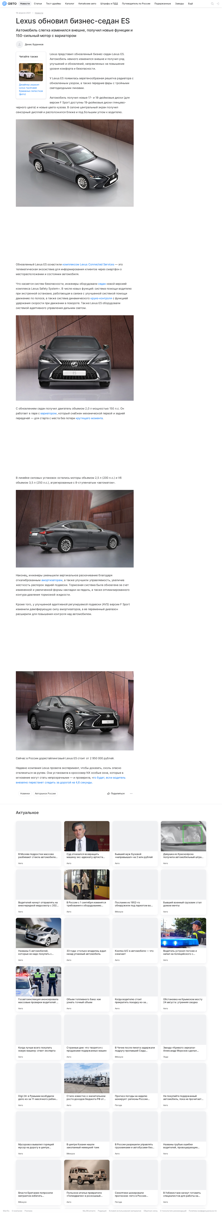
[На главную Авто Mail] (12, 3)
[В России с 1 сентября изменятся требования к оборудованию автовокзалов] (86, 892)
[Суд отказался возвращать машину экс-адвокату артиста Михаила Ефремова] (86, 843)
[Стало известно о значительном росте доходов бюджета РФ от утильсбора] (86, 1085)
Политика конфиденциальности (203, 1211)
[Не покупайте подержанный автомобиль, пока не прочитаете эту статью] (183, 1085)
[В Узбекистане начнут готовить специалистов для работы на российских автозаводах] (183, 1182)
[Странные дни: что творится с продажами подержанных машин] (86, 1037)
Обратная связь (151, 1211)
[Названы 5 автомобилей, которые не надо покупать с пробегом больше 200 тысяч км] (38, 940)
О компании (17, 1211)
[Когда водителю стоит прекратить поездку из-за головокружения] (135, 989)
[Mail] (4, 3)
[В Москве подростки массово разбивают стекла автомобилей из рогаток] (38, 843)
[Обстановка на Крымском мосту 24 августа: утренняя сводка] (183, 989)
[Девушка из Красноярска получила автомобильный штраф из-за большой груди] (183, 843)
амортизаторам (52, 580)
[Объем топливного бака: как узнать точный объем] (86, 989)
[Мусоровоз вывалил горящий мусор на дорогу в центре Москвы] (38, 1134)
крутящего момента (89, 418)
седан (102, 283)
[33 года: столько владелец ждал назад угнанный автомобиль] (86, 940)
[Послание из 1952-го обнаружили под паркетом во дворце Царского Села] (135, 892)
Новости (39, 13)
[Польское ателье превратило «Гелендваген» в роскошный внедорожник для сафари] (86, 1182)
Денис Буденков (34, 44)
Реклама (28, 1211)
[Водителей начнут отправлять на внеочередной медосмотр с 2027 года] (38, 892)
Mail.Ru (6, 1211)
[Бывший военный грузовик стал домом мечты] (183, 892)
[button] (75, 163)
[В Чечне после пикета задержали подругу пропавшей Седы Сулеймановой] (135, 1037)
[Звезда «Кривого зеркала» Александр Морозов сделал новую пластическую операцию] (183, 1037)
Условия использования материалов (125, 1211)
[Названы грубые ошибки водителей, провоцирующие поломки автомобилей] (183, 1134)
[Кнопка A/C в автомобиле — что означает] (135, 940)
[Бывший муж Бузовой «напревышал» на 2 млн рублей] (135, 843)
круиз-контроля (101, 298)
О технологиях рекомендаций (173, 1211)
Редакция (102, 1211)
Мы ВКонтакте (89, 1211)
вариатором (48, 413)
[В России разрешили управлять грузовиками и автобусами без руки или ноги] (135, 1134)
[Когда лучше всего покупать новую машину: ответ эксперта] (38, 1037)
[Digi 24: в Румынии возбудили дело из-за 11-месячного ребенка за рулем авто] (38, 1085)
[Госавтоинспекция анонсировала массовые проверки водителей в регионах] (38, 989)
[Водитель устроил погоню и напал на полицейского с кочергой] (183, 940)
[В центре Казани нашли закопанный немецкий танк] (86, 1134)
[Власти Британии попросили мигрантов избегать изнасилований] (38, 1182)
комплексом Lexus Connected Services (88, 264)
